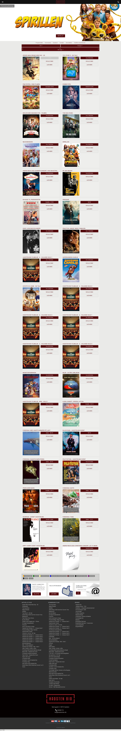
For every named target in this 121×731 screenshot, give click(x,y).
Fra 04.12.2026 (49, 548)
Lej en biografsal (80, 624)
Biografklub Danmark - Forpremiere (84, 623)
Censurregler (79, 611)
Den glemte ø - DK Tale (54, 655)
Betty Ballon (52, 646)
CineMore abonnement (79, 42)
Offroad (51, 643)
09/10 (89, 433)
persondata (64, 719)
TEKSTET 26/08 (89, 86)
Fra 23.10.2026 (89, 461)
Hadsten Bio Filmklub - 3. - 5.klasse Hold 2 (32, 636)
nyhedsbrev (52, 719)
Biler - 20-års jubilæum (27, 645)
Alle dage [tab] (60, 49)
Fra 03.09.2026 (89, 173)
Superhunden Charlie (27, 631)
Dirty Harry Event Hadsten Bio (29, 663)
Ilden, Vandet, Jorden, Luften (29, 648)
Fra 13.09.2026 (89, 288)
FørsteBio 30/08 (49, 86)
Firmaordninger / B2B (81, 609)
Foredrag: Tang (26, 661)
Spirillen (24, 611)
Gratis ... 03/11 (89, 490)
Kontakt (62, 42)
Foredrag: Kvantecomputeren (29, 653)
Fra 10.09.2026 (49, 231)
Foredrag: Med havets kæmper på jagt (31, 650)
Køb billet (60, 35)
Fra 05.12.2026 (89, 548)
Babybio (78, 619)
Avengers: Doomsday (54, 682)
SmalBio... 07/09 (49, 202)
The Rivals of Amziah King (55, 630)
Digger (50, 645)
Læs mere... (54, 594)
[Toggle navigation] (118, 2)
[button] (9, 36)
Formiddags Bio (79, 618)
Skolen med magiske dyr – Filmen (30, 621)
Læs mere (49, 64)
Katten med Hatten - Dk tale (55, 678)
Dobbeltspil (25, 606)
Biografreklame (79, 626)
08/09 (89, 202)
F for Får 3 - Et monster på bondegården (59, 653)
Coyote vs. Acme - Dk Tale (28, 633)
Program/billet (39, 42)
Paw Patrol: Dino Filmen (28, 618)
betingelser (58, 719)
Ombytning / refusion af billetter (83, 616)
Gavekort (55, 42)
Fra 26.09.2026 (49, 375)
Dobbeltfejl (51, 636)
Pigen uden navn (26, 656)
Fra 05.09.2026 (49, 115)
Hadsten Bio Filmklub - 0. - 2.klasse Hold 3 (32, 641)
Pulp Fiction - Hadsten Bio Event (30, 655)
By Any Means (25, 619)
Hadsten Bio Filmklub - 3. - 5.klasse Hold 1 (32, 638)
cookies (69, 719)
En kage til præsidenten (28, 623)
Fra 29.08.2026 (89, 58)
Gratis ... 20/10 (49, 461)
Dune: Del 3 (51, 680)
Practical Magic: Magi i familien (29, 630)
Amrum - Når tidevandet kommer (57, 687)
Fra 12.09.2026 (89, 260)
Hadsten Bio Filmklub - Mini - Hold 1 (30, 646)
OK (78, 593)
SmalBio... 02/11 (49, 490)
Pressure (24, 624)
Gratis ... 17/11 (89, 519)
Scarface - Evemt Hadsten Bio (29, 660)
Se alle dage (49, 61)
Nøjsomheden (25, 609)
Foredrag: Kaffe (26, 658)
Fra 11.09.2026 (89, 231)
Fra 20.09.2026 (49, 346)
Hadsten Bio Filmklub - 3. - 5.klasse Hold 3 (32, 640)
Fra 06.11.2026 (49, 519)
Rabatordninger (79, 614)
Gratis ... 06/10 (49, 433)
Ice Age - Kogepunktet (54, 685)
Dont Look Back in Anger (28, 626)
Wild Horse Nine (53, 672)
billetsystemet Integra (62, 723)
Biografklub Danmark (81, 621)
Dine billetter (69, 42)
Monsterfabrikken (26, 643)
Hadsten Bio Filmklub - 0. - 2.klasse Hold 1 (32, 628)
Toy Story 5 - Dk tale (27, 613)
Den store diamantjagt (54, 656)
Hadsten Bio (60, 2)
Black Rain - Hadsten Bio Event (29, 651)
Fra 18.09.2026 (89, 317)
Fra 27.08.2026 (89, 115)
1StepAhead (72, 723)
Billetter (36, 594)
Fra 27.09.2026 (49, 404)
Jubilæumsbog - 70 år (81, 606)
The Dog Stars (25, 608)
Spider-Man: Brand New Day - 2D (30, 604)
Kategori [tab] (79, 45)
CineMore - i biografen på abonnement (85, 608)
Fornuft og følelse (53, 660)
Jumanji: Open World (54, 683)
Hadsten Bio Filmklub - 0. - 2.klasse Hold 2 (32, 635)
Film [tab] (41, 45)
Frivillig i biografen (80, 613)
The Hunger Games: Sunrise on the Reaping (59, 670)
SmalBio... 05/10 (89, 404)
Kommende (48, 42)
